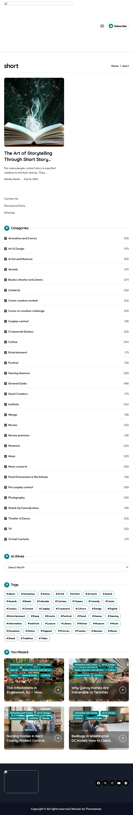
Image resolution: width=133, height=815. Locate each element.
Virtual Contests (18, 539)
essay (36, 616)
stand (11, 638)
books (27, 601)
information (15, 623)
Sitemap (9, 212)
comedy (95, 601)
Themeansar (93, 809)
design (98, 608)
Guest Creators (18, 393)
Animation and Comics (22, 238)
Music (11, 456)
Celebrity (14, 290)
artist (61, 593)
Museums (14, 445)
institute (34, 623)
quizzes (97, 630)
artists (76, 593)
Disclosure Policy (14, 205)
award (108, 593)
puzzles (81, 630)
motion (83, 623)
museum (99, 623)
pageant (47, 630)
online (31, 630)
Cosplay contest (18, 321)
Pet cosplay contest (20, 487)
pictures (64, 630)
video (44, 638)
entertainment (16, 616)
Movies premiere (18, 435)
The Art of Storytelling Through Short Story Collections (28, 159)
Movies (12, 425)
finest (82, 616)
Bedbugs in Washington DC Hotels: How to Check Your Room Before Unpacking (91, 743)
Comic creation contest (23, 300)
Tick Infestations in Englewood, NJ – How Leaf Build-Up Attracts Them (25, 694)
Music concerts (17, 466)
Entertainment (17, 352)
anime (46, 593)
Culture (12, 342)
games (98, 616)
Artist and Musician (20, 259)
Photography (16, 497)
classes (78, 601)
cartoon (61, 601)
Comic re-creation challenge (26, 311)
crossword (64, 608)
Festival (13, 362)
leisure (51, 623)
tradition (28, 638)
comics (12, 608)
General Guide (17, 383)
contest (28, 608)
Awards (13, 269)
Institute (13, 404)
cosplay (45, 608)
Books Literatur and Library (25, 279)
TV (10, 528)
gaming (114, 616)
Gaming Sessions (19, 373)
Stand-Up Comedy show (23, 508)
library (67, 623)
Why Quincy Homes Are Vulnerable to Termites (90, 690)
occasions (14, 630)
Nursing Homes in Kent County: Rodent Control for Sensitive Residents (25, 740)
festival (67, 616)
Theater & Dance (19, 518)
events (51, 616)
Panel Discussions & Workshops (28, 477)
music (115, 623)
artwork (92, 593)
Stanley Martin (12, 179)
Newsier (76, 809)
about (11, 593)
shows (113, 630)
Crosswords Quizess (20, 331)
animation (29, 593)
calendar (44, 601)
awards (12, 601)
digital (113, 608)
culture (81, 608)
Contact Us (11, 198)
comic (110, 601)
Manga (12, 414)
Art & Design (16, 248)
